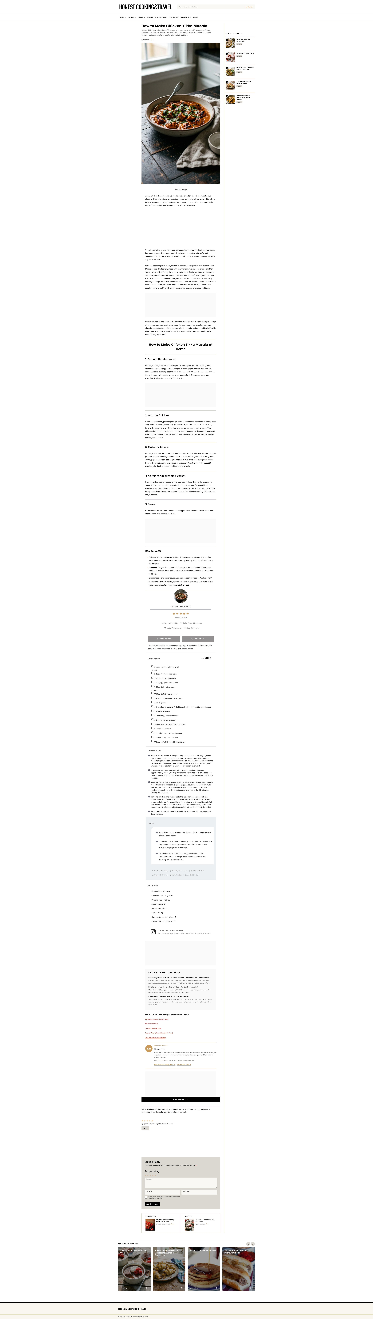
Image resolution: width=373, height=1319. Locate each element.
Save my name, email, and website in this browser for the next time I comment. (164, 1197)
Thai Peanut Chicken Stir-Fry (155, 1037)
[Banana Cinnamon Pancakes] (204, 1269)
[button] (180, 1099)
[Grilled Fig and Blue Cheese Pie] (230, 43)
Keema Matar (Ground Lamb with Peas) (159, 1033)
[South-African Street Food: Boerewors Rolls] (238, 1269)
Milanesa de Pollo (151, 1024)
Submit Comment (152, 1204)
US (206, 658)
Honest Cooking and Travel (132, 1309)
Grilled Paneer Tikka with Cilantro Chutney (245, 68)
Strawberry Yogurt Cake (245, 53)
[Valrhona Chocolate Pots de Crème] (200, 1223)
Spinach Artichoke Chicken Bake (156, 1019)
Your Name (149, 1191)
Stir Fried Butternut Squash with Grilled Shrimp (243, 97)
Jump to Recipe (180, 190)
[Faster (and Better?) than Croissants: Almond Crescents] (169, 1269)
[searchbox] (211, 7)
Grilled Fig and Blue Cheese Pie (243, 40)
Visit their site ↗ (184, 1064)
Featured (239, 72)
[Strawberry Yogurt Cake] (230, 57)
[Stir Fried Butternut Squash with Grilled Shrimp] (230, 99)
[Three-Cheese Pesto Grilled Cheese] (230, 85)
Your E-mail (186, 1191)
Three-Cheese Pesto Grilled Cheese (243, 82)
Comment (149, 1179)
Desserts (239, 44)
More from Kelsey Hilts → (164, 1064)
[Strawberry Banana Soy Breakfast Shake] (161, 1223)
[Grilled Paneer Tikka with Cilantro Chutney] (230, 71)
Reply (145, 1128)
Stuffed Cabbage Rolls (153, 1028)
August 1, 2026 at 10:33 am (164, 1124)
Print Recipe (165, 639)
